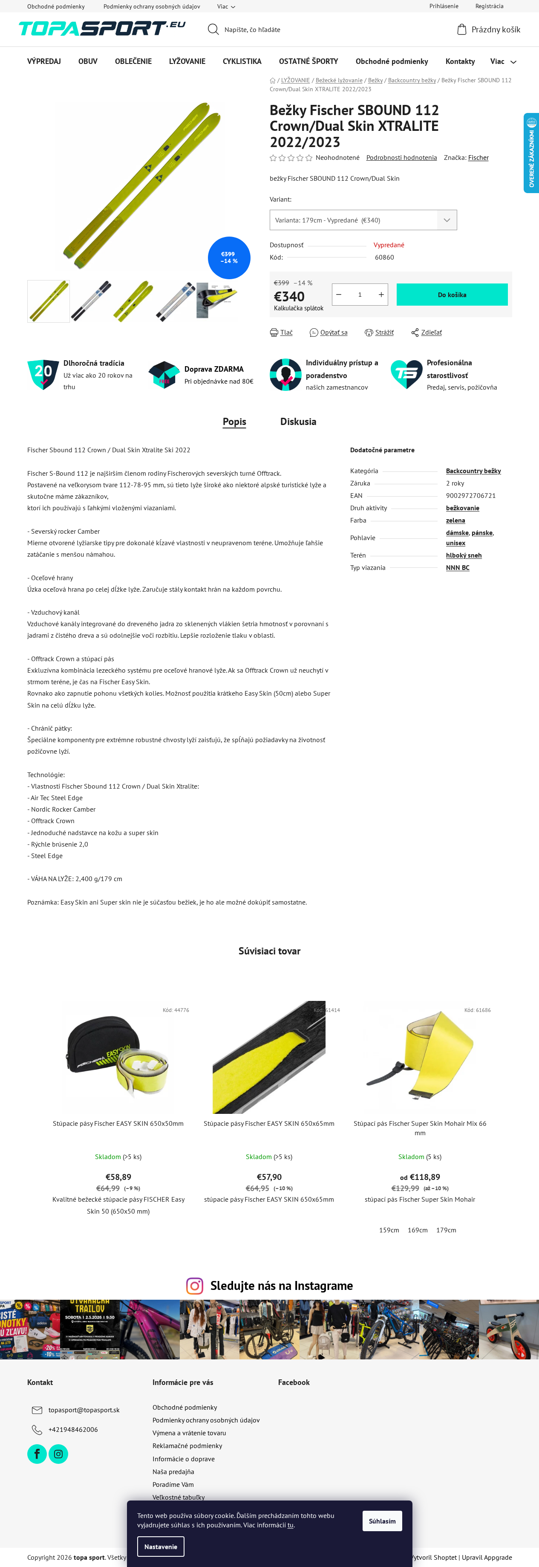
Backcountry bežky (473, 470)
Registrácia (490, 6)
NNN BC (458, 567)
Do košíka (452, 294)
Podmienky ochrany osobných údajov (152, 6)
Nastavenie (160, 1546)
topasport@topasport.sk (84, 1409)
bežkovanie (462, 507)
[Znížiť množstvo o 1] (338, 294)
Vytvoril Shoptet (433, 1557)
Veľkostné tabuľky (179, 1497)
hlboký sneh (464, 555)
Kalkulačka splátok (298, 308)
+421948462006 (73, 1429)
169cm (418, 1230)
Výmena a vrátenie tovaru (189, 1432)
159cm (389, 1230)
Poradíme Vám (173, 1484)
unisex (455, 542)
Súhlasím (382, 1521)
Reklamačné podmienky (187, 1445)
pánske (482, 532)
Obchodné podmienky (56, 6)
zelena (455, 520)
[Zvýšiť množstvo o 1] (381, 294)
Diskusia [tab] (298, 421)
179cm (446, 1230)
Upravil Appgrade (487, 1557)
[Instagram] (58, 1454)
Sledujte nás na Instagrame (281, 1285)
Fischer (478, 157)
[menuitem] (44, 61)
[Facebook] (37, 1454)
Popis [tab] (234, 421)
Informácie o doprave (184, 1458)
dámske (457, 532)
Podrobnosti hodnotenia (401, 157)
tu (291, 1525)
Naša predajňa (173, 1471)
